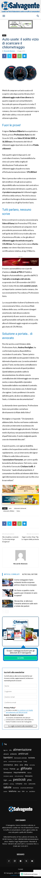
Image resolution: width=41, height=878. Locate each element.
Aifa (10, 750)
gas (18, 769)
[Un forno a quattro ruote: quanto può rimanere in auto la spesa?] (7, 593)
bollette (31, 758)
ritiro (25, 784)
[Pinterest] (14, 56)
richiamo (18, 784)
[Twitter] (9, 56)
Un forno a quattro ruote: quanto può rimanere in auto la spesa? (25, 593)
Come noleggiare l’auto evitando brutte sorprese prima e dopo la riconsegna (25, 582)
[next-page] (7, 611)
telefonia (12, 791)
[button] (3, 16)
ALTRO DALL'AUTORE (30, 574)
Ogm (5, 780)
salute (7, 787)
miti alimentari (19, 776)
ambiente (13, 754)
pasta (10, 780)
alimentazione (22, 749)
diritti (21, 765)
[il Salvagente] (20, 6)
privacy (12, 784)
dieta (16, 765)
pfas (29, 780)
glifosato (26, 768)
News (4, 35)
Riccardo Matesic (9, 51)
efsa (26, 765)
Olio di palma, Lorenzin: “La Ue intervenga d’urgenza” (10, 539)
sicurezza (16, 788)
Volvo (18, 511)
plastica (5, 784)
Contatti (20, 869)
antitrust (23, 753)
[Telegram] (24, 56)
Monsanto (28, 776)
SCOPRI (20, 658)
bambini (8, 757)
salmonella (31, 784)
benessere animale (20, 758)
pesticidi (19, 779)
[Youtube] (32, 861)
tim (23, 791)
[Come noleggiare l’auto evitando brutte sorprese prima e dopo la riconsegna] (7, 582)
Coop (25, 761)
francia (12, 769)
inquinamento (20, 772)
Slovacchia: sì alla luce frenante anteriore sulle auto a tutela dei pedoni (26, 603)
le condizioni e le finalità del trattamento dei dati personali (19, 711)
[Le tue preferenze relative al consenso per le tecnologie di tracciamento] (29, 874)
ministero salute (8, 776)
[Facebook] (4, 56)
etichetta (32, 765)
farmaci (5, 769)
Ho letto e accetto (19, 711)
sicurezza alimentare (26, 788)
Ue (27, 791)
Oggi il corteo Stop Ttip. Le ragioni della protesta (30, 538)
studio (5, 791)
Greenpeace (7, 772)
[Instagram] (15, 861)
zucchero (32, 791)
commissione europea (15, 761)
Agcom (5, 750)
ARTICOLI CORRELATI (12, 574)
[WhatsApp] (19, 56)
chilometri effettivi (8, 511)
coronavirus (8, 765)
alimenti (6, 754)
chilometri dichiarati (20, 508)
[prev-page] (3, 611)
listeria (29, 772)
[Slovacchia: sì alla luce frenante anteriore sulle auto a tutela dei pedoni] (7, 603)
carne (5, 761)
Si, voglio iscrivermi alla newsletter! (20, 726)
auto (10, 508)
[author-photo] (20, 561)
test (19, 791)
